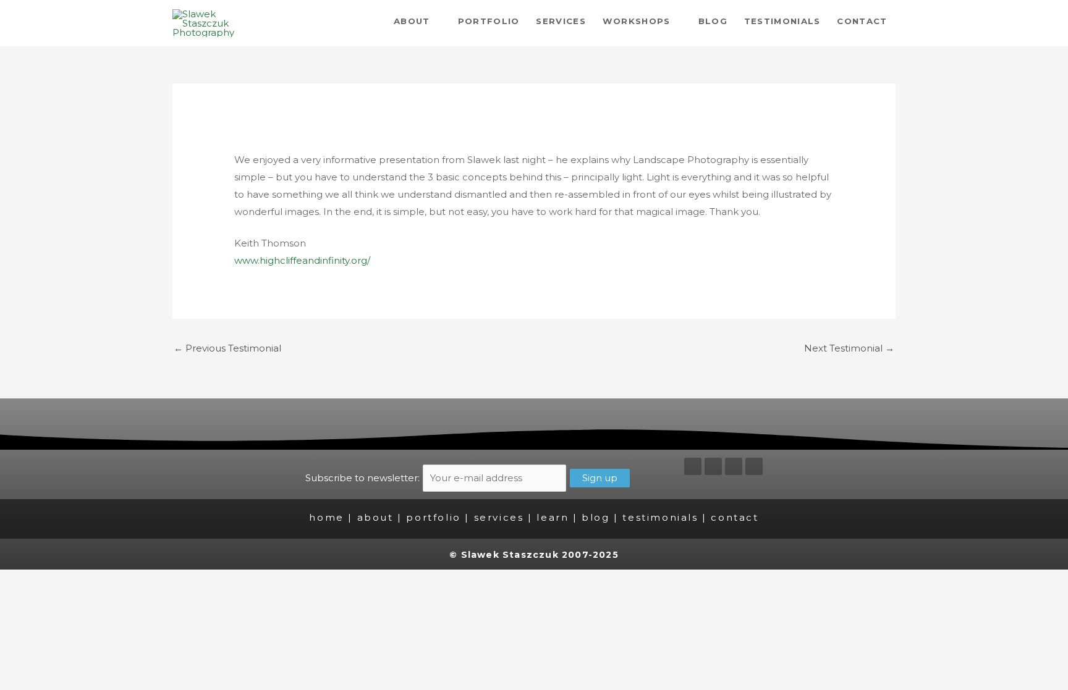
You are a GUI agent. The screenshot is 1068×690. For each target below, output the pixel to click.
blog (595, 517)
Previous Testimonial (227, 348)
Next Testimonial (849, 348)
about (375, 517)
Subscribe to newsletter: (363, 478)
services (499, 517)
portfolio (433, 517)
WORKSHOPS (637, 21)
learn (552, 517)
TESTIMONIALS (782, 21)
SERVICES (561, 21)
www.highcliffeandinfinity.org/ (302, 260)
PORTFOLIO (489, 21)
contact (734, 517)
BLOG (712, 21)
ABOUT (412, 21)
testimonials (660, 517)
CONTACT (862, 21)
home (326, 517)
